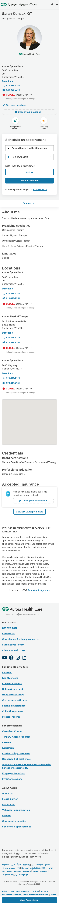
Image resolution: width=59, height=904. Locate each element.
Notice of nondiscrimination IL (36, 895)
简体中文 (26, 865)
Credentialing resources (16, 753)
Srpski (35, 871)
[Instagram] (18, 658)
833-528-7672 (40, 189)
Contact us (8, 633)
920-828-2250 (13, 90)
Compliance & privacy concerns (20, 639)
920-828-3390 (13, 342)
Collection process (12, 711)
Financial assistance (14, 705)
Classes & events (12, 683)
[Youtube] (4, 658)
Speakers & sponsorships (16, 826)
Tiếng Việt (23, 875)
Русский (27, 871)
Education (8, 748)
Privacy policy (8, 891)
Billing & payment (12, 689)
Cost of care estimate (14, 700)
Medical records (11, 717)
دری (32, 865)
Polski (9, 871)
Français (39, 865)
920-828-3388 (13, 337)
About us (7, 793)
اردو (16, 875)
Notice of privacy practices (27, 891)
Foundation (8, 804)
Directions (7, 81)
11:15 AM (29, 172)
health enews (10, 678)
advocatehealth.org (13, 650)
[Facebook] (11, 658)
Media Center (10, 799)
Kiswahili (43, 871)
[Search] (51, 4)
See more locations (16, 105)
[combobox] (29, 157)
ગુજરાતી (47, 865)
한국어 (44, 868)
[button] (29, 148)
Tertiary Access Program (16, 736)
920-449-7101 (13, 383)
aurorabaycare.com (13, 644)
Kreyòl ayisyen (9, 868)
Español (5, 865)
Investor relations (12, 779)
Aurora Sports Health (13, 66)
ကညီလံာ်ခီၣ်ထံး (35, 868)
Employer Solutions (13, 773)
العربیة (13, 865)
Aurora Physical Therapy (15, 316)
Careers (6, 742)
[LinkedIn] (24, 658)
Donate (6, 815)
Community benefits (14, 821)
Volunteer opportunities (16, 810)
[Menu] (56, 4)
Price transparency (13, 694)
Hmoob (24, 868)
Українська (8, 875)
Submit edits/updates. (39, 590)
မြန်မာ (19, 865)
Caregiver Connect (13, 731)
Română (17, 871)
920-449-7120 (13, 378)
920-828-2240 (13, 85)
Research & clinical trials (16, 759)
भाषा (18, 868)
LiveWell (7, 672)
